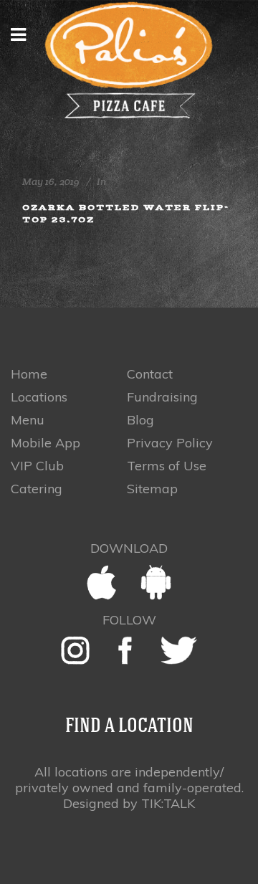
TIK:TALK (168, 803)
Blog (140, 420)
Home (29, 374)
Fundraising (162, 397)
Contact (150, 374)
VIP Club (37, 466)
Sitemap (152, 489)
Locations (39, 397)
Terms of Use (166, 466)
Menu (27, 420)
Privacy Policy (170, 443)
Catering (36, 489)
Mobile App (45, 443)
